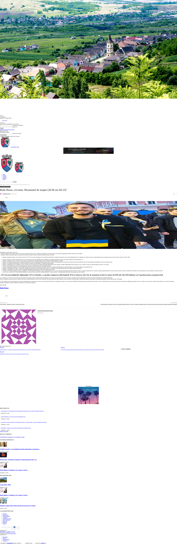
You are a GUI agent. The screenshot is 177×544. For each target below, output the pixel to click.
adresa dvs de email (17, 133)
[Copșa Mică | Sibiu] (1, 194)
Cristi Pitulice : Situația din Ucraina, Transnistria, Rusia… (12, 304)
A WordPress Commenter (6, 437)
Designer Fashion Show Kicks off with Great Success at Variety (18, 505)
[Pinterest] (22, 197)
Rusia (4, 184)
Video (4, 179)
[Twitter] (17, 197)
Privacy (4, 538)
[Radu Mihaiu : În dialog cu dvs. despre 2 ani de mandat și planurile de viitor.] (3, 467)
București (2, 347)
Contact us (5, 540)
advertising (7, 531)
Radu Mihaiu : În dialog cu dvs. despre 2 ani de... (14, 470)
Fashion (4, 175)
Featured (1, 186)
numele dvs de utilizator (18, 125)
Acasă (1, 184)
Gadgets (4, 176)
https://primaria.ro (40, 312)
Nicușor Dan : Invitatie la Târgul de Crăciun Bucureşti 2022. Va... (18, 459)
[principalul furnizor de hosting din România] (23, 543)
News (4, 174)
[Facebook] (12, 197)
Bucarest (63, 347)
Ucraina (8, 186)
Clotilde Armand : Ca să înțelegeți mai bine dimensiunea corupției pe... (20, 449)
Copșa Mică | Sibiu (6, 193)
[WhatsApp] (27, 197)
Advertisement (6, 539)
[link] (4, 288)
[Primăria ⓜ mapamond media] (19, 327)
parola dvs (15, 126)
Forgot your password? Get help (7, 129)
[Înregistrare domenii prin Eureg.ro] (33, 543)
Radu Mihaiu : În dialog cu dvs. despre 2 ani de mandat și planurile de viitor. (14, 353)
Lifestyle (5, 178)
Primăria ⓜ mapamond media (45, 310)
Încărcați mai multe (4, 431)
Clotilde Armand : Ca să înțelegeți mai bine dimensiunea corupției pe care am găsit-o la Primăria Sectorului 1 (20, 349)
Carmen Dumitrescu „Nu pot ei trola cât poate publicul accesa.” (13, 416)
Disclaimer (5, 537)
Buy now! (5, 120)
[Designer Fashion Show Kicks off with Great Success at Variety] (3, 503)
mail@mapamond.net (11, 533)
